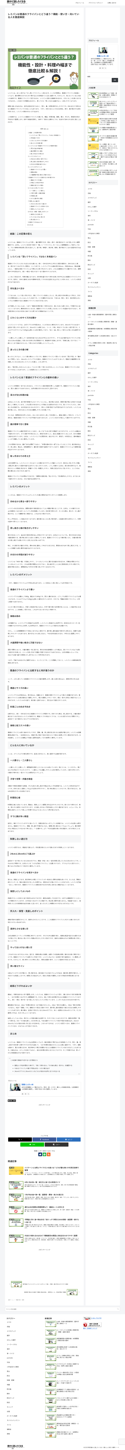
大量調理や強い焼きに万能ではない (41, 175)
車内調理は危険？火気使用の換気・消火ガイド (102, 337)
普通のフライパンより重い (38, 169)
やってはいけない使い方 (38, 217)
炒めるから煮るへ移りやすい (39, 159)
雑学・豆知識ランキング (90, 1328)
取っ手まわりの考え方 (37, 154)
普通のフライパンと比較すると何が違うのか (42, 177)
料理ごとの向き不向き (37, 183)
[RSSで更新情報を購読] (28, 1094)
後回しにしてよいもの (37, 209)
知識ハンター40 (27, 1084)
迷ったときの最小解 (36, 143)
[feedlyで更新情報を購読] (25, 1094)
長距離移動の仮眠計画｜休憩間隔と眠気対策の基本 (102, 330)
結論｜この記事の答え (35, 132)
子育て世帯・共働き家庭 (38, 193)
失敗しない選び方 (34, 201)
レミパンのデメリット (35, 167)
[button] (56, 1144)
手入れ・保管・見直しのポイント (38, 212)
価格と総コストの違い (37, 185)
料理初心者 (34, 196)
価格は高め (34, 172)
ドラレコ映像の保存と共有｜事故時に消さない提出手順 (102, 344)
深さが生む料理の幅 (36, 148)
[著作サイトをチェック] (22, 1094)
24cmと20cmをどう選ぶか (39, 204)
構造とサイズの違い (36, 180)
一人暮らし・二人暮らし (38, 190)
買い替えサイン (35, 219)
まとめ (31, 225)
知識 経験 (12, 1100)
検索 (88, 76)
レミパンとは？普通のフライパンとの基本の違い (43, 146)
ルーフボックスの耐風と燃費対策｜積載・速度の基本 (102, 323)
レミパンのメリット (35, 156)
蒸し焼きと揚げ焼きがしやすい (40, 161)
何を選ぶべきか (35, 138)
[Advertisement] (44, 33)
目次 (41, 129)
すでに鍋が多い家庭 (36, 198)
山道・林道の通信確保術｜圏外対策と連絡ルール (102, 315)
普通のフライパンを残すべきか (40, 206)
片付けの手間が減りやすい (38, 164)
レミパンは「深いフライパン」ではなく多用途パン (46, 135)
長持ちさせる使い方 (36, 214)
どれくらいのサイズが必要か (39, 140)
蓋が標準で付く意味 (36, 151)
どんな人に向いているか (36, 188)
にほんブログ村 (96, 1318)
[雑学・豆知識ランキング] (92, 1324)
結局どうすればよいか (35, 222)
